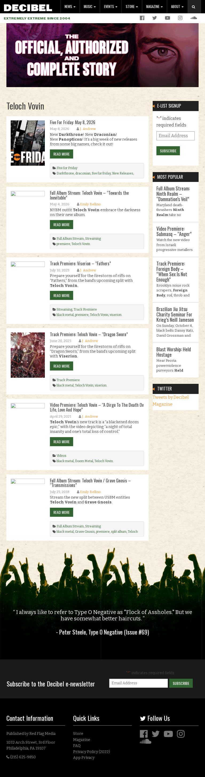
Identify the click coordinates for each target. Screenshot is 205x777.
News (69, 6)
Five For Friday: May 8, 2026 (72, 122)
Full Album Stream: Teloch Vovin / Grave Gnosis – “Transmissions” (90, 483)
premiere (63, 244)
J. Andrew (88, 129)
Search (196, 12)
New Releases (122, 173)
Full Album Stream (70, 239)
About (176, 6)
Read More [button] (61, 154)
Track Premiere (85, 309)
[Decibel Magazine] (28, 6)
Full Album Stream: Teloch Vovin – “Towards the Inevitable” (89, 195)
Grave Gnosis (85, 532)
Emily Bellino (90, 204)
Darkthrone (65, 173)
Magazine (153, 6)
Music (88, 6)
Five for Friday (67, 168)
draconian (82, 173)
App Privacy (83, 757)
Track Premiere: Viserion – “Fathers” (80, 263)
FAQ (77, 745)
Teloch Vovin (81, 244)
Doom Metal (84, 461)
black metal (65, 315)
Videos (61, 456)
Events (109, 6)
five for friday (101, 173)
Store (130, 6)
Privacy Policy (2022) (91, 752)
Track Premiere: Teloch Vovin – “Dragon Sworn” (89, 334)
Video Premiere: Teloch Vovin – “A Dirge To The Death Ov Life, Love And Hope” (97, 407)
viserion (115, 315)
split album (119, 532)
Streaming (93, 239)
